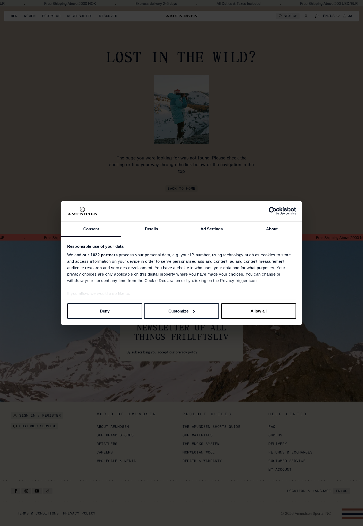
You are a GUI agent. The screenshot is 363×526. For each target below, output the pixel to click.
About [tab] (272, 228)
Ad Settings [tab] (212, 228)
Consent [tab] (91, 228)
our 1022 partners (100, 254)
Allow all (259, 311)
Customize (178, 311)
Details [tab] (151, 228)
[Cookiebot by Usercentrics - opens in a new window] (272, 211)
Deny (104, 311)
